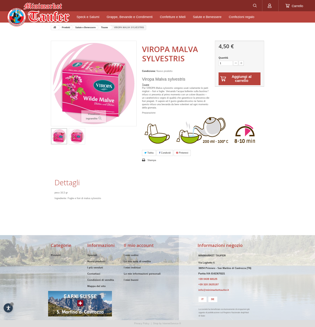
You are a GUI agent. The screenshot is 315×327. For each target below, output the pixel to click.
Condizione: (149, 71)
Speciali (92, 255)
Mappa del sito (96, 286)
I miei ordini (131, 255)
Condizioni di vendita (100, 279)
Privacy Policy (141, 323)
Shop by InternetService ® (167, 323)
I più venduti (95, 267)
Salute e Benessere (207, 17)
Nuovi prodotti (96, 261)
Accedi (269, 5)
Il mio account (139, 245)
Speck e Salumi (88, 17)
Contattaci (93, 273)
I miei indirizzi (132, 267)
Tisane (145, 84)
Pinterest (183, 152)
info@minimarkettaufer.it (213, 289)
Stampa (151, 160)
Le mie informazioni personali (142, 273)
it (202, 299)
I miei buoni (131, 279)
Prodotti (56, 255)
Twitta (150, 152)
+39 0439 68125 (207, 279)
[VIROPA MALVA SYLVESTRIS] (59, 136)
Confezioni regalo (241, 17)
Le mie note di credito (137, 261)
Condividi (165, 152)
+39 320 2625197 (208, 284)
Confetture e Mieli (173, 17)
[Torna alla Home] (54, 27)
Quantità (223, 57)
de (212, 299)
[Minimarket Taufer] (38, 14)
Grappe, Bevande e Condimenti (130, 17)
